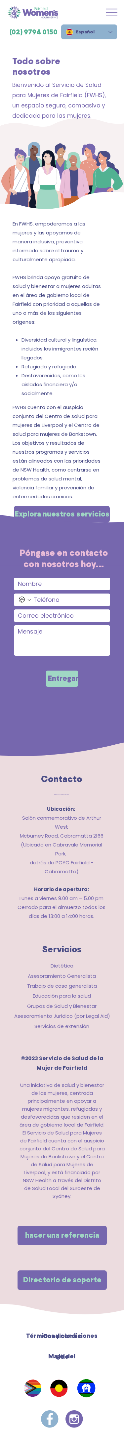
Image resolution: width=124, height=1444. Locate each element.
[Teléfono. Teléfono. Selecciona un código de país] (25, 600)
